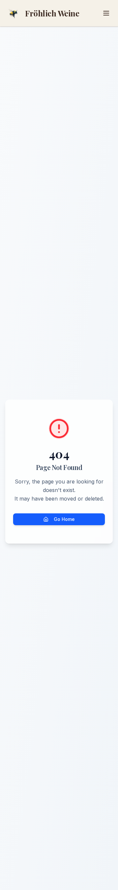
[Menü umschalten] (106, 13)
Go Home (64, 519)
